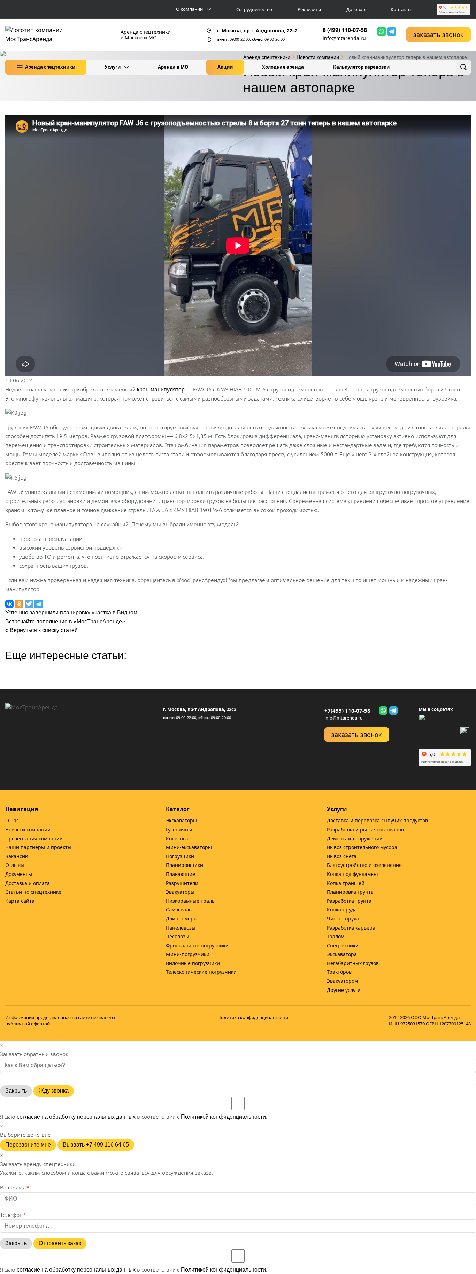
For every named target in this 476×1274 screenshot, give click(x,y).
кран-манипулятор (161, 390)
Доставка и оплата (27, 883)
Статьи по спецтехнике (33, 891)
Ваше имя (14, 1187)
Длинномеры (182, 918)
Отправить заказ (60, 1243)
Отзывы (14, 865)
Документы (18, 874)
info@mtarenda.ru (344, 38)
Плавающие (180, 874)
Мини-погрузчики (187, 954)
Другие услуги (344, 990)
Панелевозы (180, 927)
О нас (12, 820)
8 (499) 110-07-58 (345, 30)
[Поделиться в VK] (10, 603)
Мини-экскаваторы (189, 847)
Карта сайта (19, 901)
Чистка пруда (343, 918)
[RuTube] (436, 731)
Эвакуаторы (180, 891)
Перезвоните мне (28, 1145)
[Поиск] (463, 67)
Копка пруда (342, 909)
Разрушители (182, 883)
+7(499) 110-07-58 (347, 710)
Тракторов (339, 972)
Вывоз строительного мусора (362, 847)
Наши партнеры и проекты (38, 847)
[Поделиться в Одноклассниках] (20, 603)
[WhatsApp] (381, 31)
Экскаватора (342, 954)
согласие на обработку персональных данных (76, 1117)
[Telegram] (391, 31)
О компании (189, 9)
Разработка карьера (351, 927)
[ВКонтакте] (464, 731)
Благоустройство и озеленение (364, 865)
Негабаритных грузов (353, 963)
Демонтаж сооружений (355, 838)
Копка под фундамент (353, 874)
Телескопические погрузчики (201, 972)
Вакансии (16, 856)
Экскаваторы (181, 820)
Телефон (13, 1215)
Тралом (335, 936)
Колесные (178, 838)
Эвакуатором (342, 981)
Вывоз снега (341, 856)
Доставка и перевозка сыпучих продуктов (377, 820)
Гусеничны (179, 829)
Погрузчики (180, 856)
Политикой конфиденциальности (223, 1117)
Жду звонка (54, 1091)
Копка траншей (345, 883)
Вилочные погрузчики (193, 963)
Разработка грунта (349, 901)
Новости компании (28, 829)
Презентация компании (34, 838)
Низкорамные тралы (191, 901)
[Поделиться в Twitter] (29, 603)
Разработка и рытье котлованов (365, 829)
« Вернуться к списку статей (41, 630)
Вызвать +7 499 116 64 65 (96, 1145)
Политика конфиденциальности (252, 1017)
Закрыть (16, 1091)
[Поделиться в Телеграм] (38, 603)
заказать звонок (438, 34)
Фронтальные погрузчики (197, 945)
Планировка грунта (350, 891)
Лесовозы (177, 936)
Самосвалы (179, 909)
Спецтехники (343, 945)
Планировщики (184, 865)
